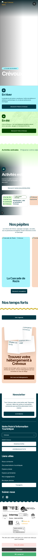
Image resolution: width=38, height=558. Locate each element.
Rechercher (34, 4)
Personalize (19, 549)
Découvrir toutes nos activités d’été (19, 188)
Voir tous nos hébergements (19, 377)
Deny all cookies (19, 545)
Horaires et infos (19, 444)
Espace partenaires (8, 473)
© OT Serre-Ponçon (2, 213)
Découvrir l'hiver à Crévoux (19, 106)
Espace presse (7, 469)
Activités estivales (10, 150)
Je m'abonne (19, 414)
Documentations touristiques (12, 465)
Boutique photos (8, 480)
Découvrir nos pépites (19, 291)
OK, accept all (19, 554)
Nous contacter (7, 461)
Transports (19, 485)
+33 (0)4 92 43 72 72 (19, 449)
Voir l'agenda (19, 317)
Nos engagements (8, 477)
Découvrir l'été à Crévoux (19, 131)
